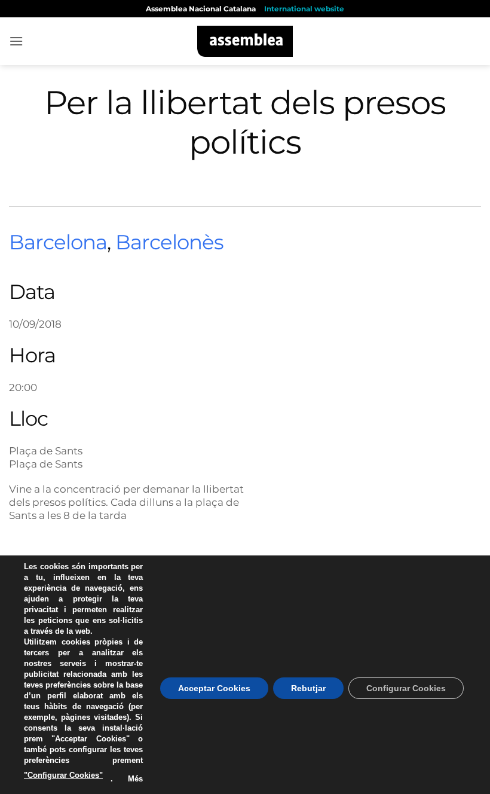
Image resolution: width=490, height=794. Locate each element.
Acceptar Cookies (214, 688)
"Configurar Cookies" (63, 775)
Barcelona (58, 242)
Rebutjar (308, 688)
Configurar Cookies (406, 688)
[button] (16, 41)
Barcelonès (169, 242)
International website (304, 8)
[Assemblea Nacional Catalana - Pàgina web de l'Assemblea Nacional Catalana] (245, 41)
